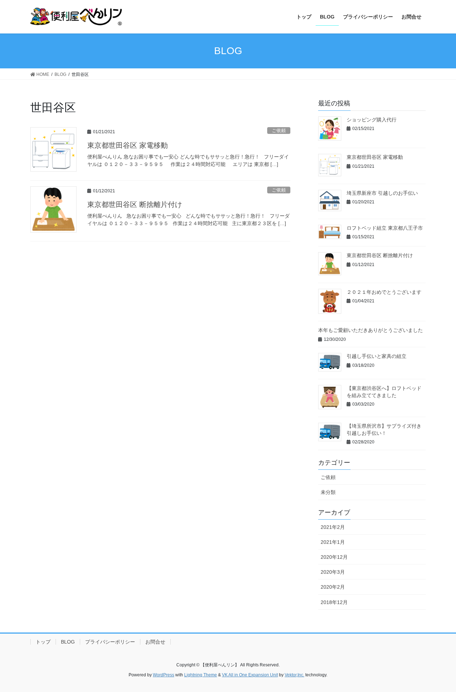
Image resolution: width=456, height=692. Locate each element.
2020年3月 (333, 572)
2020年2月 (333, 587)
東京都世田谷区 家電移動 (127, 145)
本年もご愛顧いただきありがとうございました (370, 330)
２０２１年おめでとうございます (384, 292)
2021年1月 (333, 542)
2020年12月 (334, 557)
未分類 (328, 492)
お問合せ (155, 642)
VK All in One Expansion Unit (250, 674)
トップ (43, 642)
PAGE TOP (438, 665)
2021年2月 (333, 527)
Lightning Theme (200, 674)
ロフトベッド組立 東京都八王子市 (385, 228)
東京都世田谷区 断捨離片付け (134, 204)
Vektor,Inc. (294, 674)
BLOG (68, 642)
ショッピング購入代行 (372, 120)
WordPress (163, 674)
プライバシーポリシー (110, 642)
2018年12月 (334, 602)
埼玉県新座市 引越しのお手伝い (382, 193)
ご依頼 (279, 130)
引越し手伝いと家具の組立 (376, 356)
